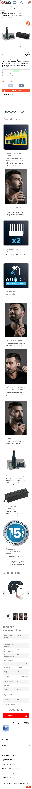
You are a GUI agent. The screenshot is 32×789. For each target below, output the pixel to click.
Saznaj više (13, 67)
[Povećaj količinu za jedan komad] (21, 85)
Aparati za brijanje (15, 6)
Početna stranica (5, 6)
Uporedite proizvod (8, 94)
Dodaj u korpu (17, 91)
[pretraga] (21, 2)
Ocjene (4, 745)
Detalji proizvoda (7, 103)
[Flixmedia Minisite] (6, 729)
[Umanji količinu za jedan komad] (10, 85)
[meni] (14, 2)
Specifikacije (5, 739)
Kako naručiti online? (8, 81)
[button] (28, 617)
